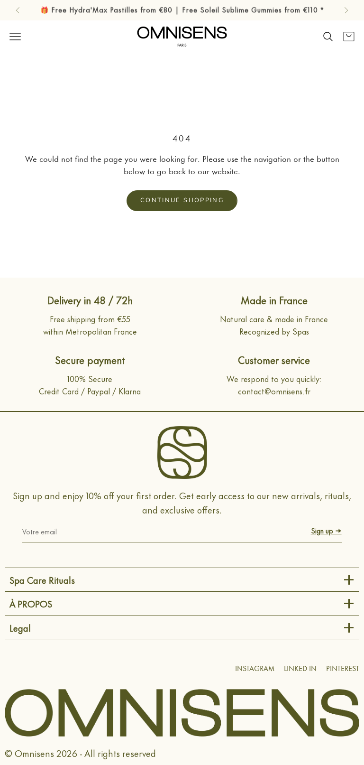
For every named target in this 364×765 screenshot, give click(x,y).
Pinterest (342, 669)
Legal (20, 627)
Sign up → (326, 530)
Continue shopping (182, 200)
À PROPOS (30, 603)
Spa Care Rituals (42, 580)
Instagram (254, 669)
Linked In (300, 669)
